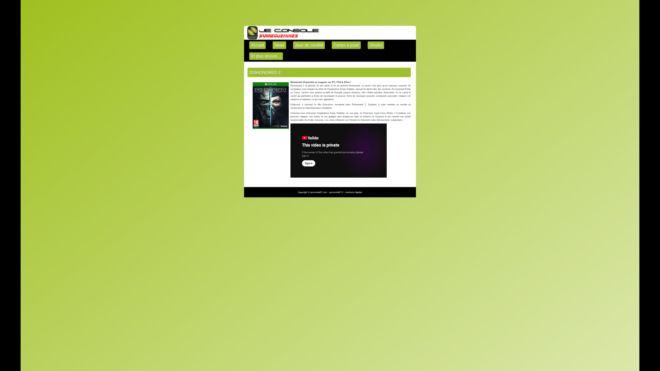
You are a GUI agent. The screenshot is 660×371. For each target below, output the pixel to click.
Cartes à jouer (346, 45)
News (279, 45)
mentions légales (353, 192)
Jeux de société (309, 45)
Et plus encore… (266, 56)
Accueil (257, 45)
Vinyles (375, 45)
